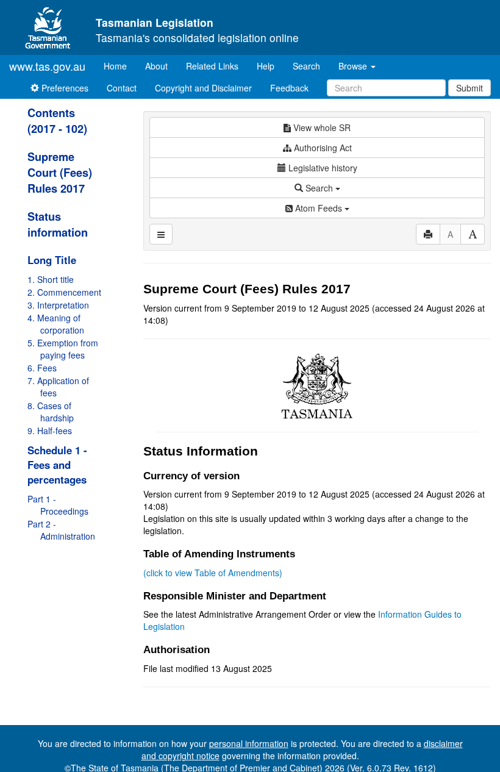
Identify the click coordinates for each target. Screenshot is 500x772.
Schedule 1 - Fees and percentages (57, 465)
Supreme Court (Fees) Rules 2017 (59, 172)
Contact (122, 88)
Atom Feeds (319, 208)
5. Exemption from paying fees (62, 349)
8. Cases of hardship (50, 411)
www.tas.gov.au (47, 66)
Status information (57, 224)
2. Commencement (64, 292)
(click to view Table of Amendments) (212, 572)
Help (265, 66)
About (156, 66)
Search (306, 66)
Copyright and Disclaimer (203, 88)
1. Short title (50, 279)
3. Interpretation (58, 305)
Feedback (289, 88)
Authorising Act (321, 147)
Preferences (63, 88)
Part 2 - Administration (61, 530)
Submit (469, 88)
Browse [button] (354, 66)
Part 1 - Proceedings (57, 505)
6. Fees (42, 368)
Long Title (51, 259)
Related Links (212, 66)
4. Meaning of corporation (55, 324)
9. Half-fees (49, 430)
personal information (248, 743)
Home (120, 65)
